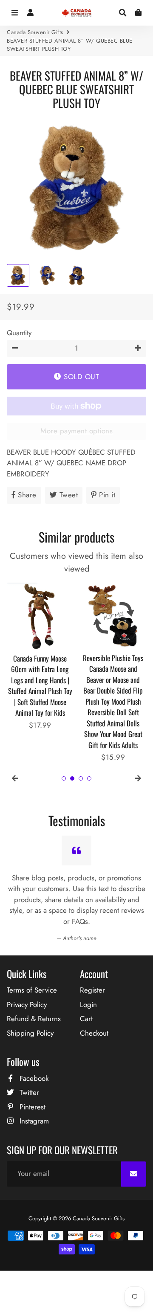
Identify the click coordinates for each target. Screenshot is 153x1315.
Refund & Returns (34, 1018)
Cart (86, 1018)
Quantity (19, 333)
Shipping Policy (30, 1033)
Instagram (33, 1121)
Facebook (32, 1078)
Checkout (94, 1033)
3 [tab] (81, 778)
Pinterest (31, 1107)
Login (88, 1004)
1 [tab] (64, 778)
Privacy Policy (27, 1004)
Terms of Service (32, 990)
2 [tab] (72, 778)
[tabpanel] (40, 657)
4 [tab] (89, 778)
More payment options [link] (76, 431)
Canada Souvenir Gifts (35, 32)
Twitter (28, 1092)
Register (92, 990)
